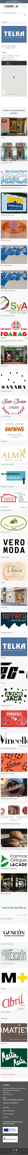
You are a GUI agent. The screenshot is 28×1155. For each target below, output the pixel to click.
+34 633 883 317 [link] (14, 1103)
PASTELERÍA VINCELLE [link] (8, 748)
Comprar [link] (8, 46)
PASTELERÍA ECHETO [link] (8, 773)
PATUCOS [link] (4, 729)
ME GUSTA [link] (4, 1018)
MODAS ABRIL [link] (5, 1012)
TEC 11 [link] (3, 683)
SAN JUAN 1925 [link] (6, 416)
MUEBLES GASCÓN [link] (7, 944)
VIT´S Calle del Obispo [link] (8, 290)
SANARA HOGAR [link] (6, 391)
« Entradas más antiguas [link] (8, 1074)
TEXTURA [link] (4, 607)
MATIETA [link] (4, 1043)
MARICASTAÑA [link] (6, 240)
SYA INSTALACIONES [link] (7, 315)
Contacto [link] (5, 1117)
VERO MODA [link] (5, 557)
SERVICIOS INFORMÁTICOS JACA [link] (11, 187)
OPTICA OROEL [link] (6, 893)
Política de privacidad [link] (9, 1111)
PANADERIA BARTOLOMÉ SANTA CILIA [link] (13, 849)
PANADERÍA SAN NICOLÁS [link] (9, 798)
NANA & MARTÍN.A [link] (7, 919)
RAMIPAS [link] (4, 441)
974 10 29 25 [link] (10, 58)
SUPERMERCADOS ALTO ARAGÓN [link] (12, 341)
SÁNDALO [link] (4, 366)
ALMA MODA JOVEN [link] (7, 464)
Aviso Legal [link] (6, 1107)
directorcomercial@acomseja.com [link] (13, 1100)
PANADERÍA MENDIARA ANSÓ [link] (10, 824)
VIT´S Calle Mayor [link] (6, 265)
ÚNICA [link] (3, 582)
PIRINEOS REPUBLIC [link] (7, 215)
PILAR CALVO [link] (5, 532)
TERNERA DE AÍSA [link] (7, 632)
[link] (10, 6)
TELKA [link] (3, 658)
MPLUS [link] (3, 989)
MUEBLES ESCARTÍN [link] (7, 963)
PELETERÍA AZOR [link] (6, 705)
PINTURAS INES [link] (6, 510)
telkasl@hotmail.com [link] (11, 60)
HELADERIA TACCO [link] (7, 163)
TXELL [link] (3, 138)
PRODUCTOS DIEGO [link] (7, 486)
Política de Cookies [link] (8, 1114)
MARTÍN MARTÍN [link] (6, 1069)
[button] (24, 7)
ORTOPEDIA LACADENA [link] (8, 868)
